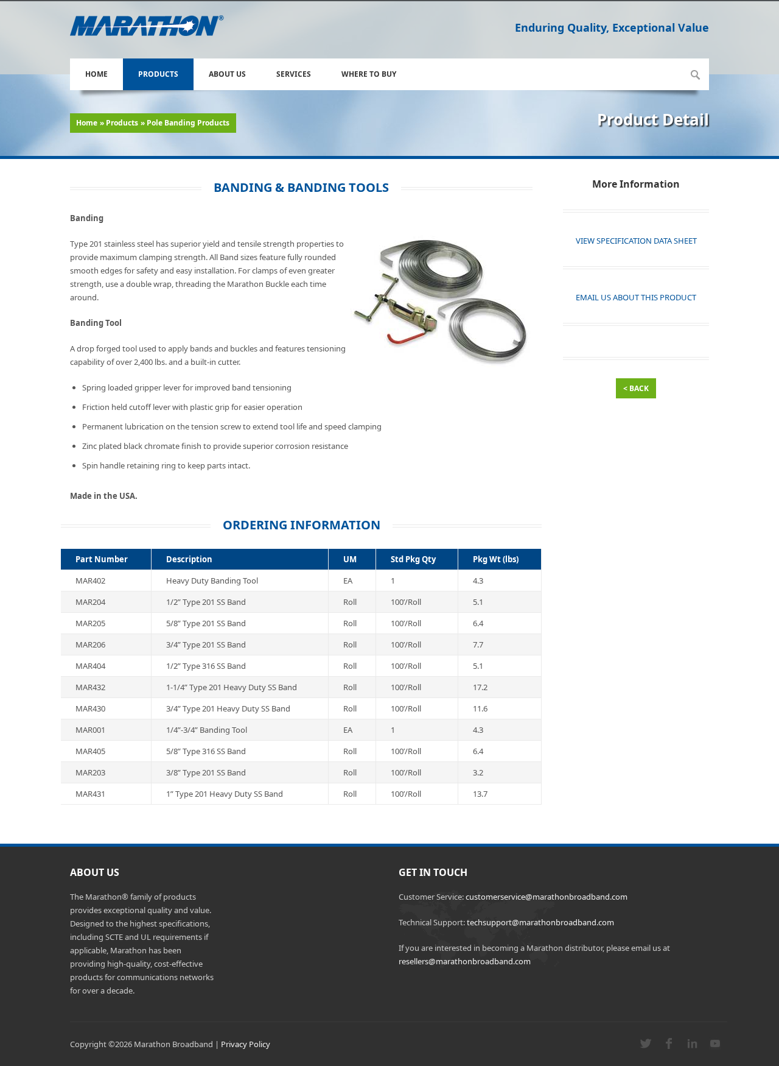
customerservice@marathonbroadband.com (546, 896)
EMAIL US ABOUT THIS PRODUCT (636, 297)
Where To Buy (368, 74)
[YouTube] (715, 1046)
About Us (227, 74)
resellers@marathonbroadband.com (465, 961)
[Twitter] (646, 1046)
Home (96, 74)
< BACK (636, 388)
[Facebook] (669, 1046)
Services (293, 74)
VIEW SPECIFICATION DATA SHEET (636, 240)
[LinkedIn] (692, 1046)
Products (158, 74)
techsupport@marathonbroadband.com (540, 922)
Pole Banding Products (188, 123)
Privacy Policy (245, 1044)
